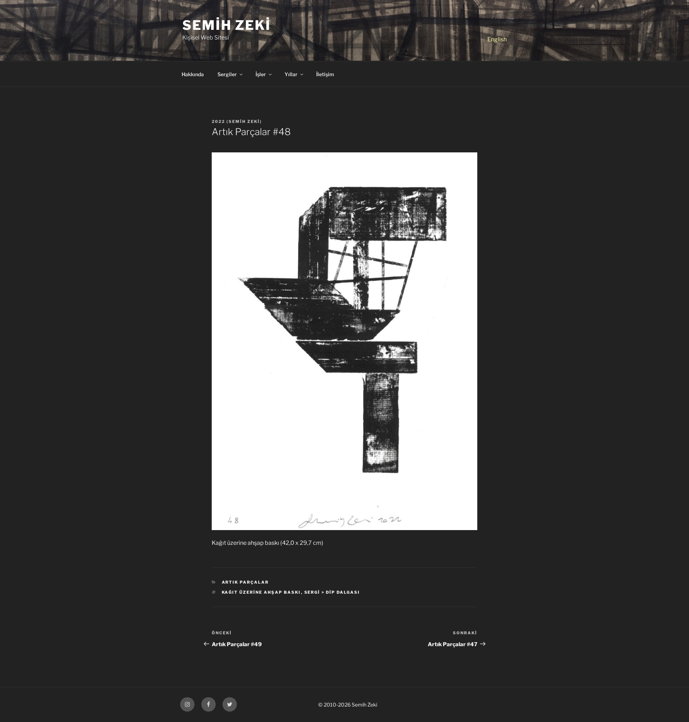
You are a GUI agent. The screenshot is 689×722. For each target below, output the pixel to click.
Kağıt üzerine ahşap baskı (261, 592)
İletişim (325, 74)
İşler (261, 74)
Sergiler (227, 74)
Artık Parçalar (245, 582)
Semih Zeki (226, 25)
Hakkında (193, 74)
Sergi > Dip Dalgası (332, 592)
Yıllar (291, 74)
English (497, 39)
